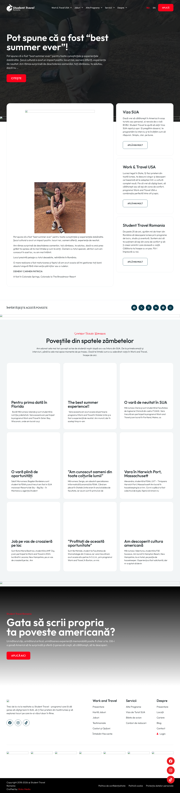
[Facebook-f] (10, 722)
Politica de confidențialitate (111, 785)
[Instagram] (18, 722)
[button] (134, 308)
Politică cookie (135, 785)
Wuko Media (24, 789)
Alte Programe (93, 7)
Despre (120, 7)
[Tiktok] (26, 722)
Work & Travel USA (60, 7)
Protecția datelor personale (159, 785)
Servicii (108, 7)
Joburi (77, 7)
